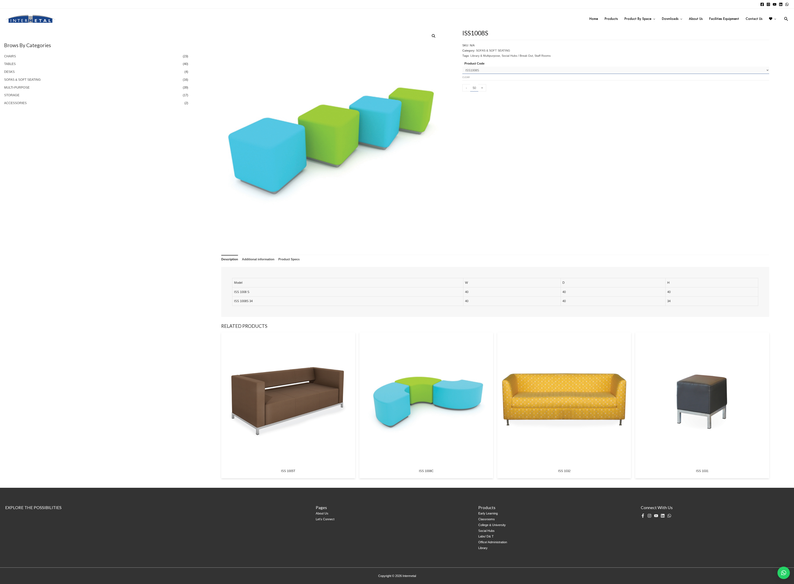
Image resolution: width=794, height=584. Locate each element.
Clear (466, 77)
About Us (322, 513)
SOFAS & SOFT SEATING (22, 79)
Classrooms (486, 519)
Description (229, 259)
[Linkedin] (781, 4)
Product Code (474, 63)
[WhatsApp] (787, 4)
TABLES (10, 64)
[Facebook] (762, 4)
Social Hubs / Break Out (517, 55)
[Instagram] (768, 4)
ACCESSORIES (15, 103)
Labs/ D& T (486, 536)
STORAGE (11, 95)
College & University (492, 525)
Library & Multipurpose (485, 55)
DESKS (9, 71)
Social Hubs (486, 530)
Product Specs (289, 259)
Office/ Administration (492, 542)
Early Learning (488, 513)
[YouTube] (774, 4)
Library (483, 548)
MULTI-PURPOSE (17, 87)
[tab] (229, 259)
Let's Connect (325, 519)
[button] (783, 573)
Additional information (258, 259)
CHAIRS (10, 56)
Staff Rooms (543, 55)
